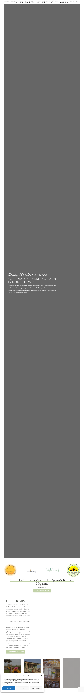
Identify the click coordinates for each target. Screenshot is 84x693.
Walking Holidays (40, 2)
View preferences (36, 688)
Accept (9, 688)
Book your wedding (16, 652)
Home (6, 1)
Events (32, 1)
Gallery (53, 2)
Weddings (22, 1)
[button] (41, 675)
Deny (22, 688)
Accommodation (23, 2)
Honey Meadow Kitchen (48, 1)
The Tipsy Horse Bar (69, 1)
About (13, 1)
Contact (64, 2)
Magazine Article (42, 591)
